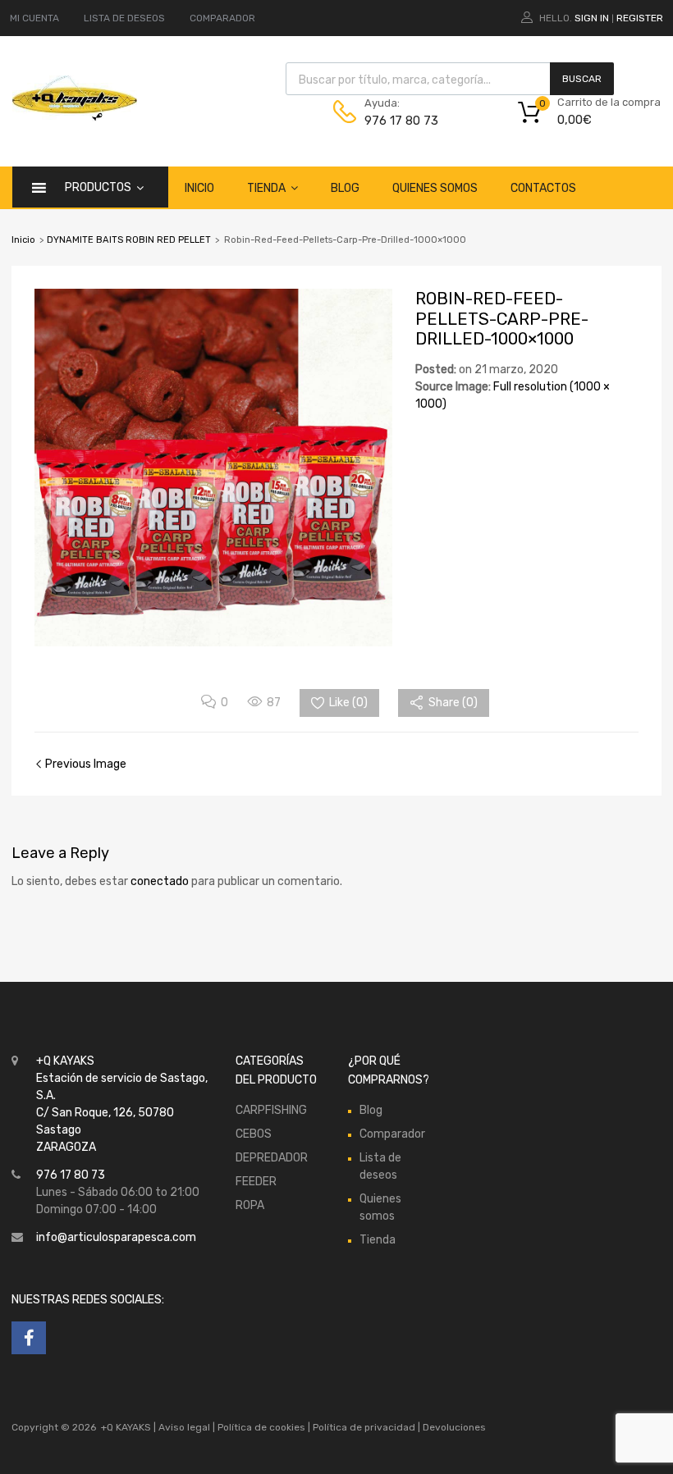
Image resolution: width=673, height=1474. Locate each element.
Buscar (582, 78)
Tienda (266, 188)
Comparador (392, 1134)
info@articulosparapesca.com (116, 1237)
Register (639, 18)
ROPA (250, 1205)
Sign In (592, 18)
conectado (159, 881)
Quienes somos (435, 188)
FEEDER (256, 1182)
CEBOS (254, 1134)
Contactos (543, 188)
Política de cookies (261, 1427)
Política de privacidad (365, 1427)
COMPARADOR (222, 18)
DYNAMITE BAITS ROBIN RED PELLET (129, 240)
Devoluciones (453, 1427)
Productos (98, 187)
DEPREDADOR (272, 1158)
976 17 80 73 (401, 120)
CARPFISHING (271, 1110)
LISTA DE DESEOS (124, 18)
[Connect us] (28, 1338)
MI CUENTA (34, 18)
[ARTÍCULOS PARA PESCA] (74, 117)
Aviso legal (184, 1427)
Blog (345, 188)
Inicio (199, 188)
